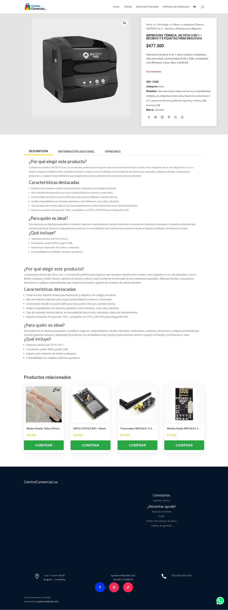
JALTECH (159, 110)
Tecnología (162, 24)
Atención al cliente (161, 511)
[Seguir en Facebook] (149, 117)
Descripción (38, 151)
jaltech (176, 100)
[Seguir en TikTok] (128, 587)
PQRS (161, 516)
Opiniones (113, 151)
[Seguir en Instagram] (162, 117)
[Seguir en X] (175, 117)
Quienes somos (161, 500)
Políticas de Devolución (176, 7)
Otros (176, 24)
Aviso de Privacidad (147, 7)
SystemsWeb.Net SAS (47, 601)
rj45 (204, 100)
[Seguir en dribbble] (155, 117)
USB (158, 105)
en (157, 96)
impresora (190, 96)
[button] (125, 23)
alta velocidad (165, 91)
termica (150, 105)
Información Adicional (76, 151)
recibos (196, 100)
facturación (177, 96)
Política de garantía (161, 525)
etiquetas (165, 96)
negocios (186, 100)
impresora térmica (162, 100)
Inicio (116, 7)
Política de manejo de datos (161, 521)
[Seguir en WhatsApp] (182, 117)
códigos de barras (183, 91)
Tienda (128, 7)
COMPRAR (43, 445)
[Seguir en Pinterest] (169, 117)
